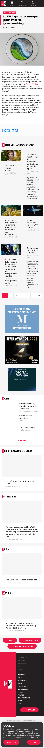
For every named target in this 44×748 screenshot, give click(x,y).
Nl (42, 4)
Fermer (34, 742)
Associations (23, 689)
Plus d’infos (34, 737)
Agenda (21, 666)
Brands (20, 678)
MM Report (22, 663)
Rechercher (22, 5)
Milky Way (21, 660)
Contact (30, 710)
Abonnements (31, 640)
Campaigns (22, 657)
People (20, 692)
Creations (22, 686)
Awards (21, 695)
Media (20, 683)
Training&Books (24, 698)
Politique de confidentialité (16, 720)
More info (22, 440)
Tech (20, 701)
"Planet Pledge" (32, 84)
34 (39, 295)
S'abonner (32, 5)
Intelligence (22, 681)
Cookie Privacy (31, 720)
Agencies (21, 675)
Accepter (11, 742)
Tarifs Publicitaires (23, 646)
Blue (19, 704)
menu (12, 5)
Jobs (11, 640)
